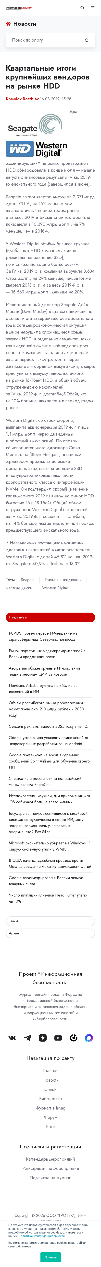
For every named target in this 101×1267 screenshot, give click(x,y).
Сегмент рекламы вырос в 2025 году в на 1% (48, 726)
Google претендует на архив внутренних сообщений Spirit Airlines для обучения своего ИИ (49, 761)
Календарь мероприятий (50, 1159)
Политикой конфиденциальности (41, 1236)
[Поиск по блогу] (86, 40)
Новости (50, 1080)
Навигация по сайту (50, 1058)
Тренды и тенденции (63, 580)
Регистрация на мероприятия (50, 1168)
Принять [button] (51, 1257)
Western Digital (55, 588)
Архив (14, 933)
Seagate (28, 580)
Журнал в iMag (50, 1108)
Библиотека (50, 1099)
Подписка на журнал (51, 1178)
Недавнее (18, 617)
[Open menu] (92, 7)
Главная (50, 1070)
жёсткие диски (19, 588)
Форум (50, 1117)
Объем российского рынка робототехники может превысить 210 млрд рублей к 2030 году (46, 709)
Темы (13, 921)
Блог (50, 1126)
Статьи (50, 1089)
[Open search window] (82, 7)
